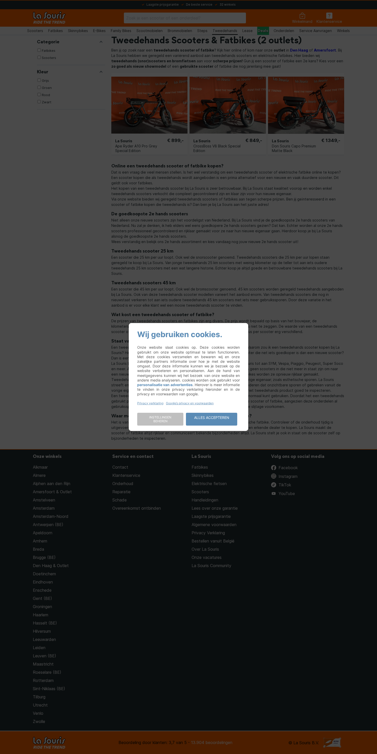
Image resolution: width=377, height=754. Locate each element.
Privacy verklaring (150, 403)
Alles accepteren (211, 417)
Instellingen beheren (160, 419)
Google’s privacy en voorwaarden (190, 403)
